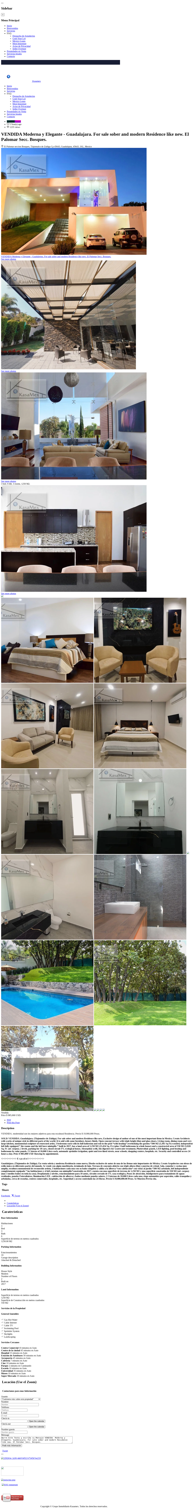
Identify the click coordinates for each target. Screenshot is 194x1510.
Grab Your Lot (19, 38)
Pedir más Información (11, 1446)
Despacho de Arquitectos (23, 36)
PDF (9, 1120)
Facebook (6, 1196)
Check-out (6, 1424)
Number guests (8, 1429)
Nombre (5, 1402)
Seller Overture (19, 48)
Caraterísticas (13, 1203)
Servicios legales (14, 54)
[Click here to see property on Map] (2, 596)
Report (18, 121)
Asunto (4, 1396)
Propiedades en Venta (16, 51)
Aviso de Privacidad (21, 46)
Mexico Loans (18, 41)
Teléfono (5, 1407)
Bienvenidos (12, 28)
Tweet (17, 1196)
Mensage (5, 1435)
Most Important (19, 43)
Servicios (11, 31)
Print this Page (13, 1122)
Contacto (11, 56)
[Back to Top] (2, 1454)
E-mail (4, 1413)
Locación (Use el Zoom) (18, 1205)
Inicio (9, 26)
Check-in (5, 1418)
